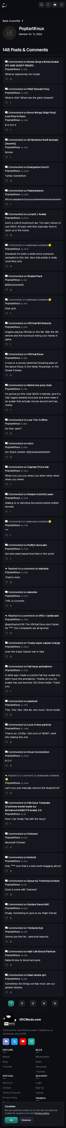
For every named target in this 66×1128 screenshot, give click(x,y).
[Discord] (55, 5)
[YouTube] (23, 1041)
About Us (7, 1082)
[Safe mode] (48, 5)
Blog (5, 1061)
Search (6, 1056)
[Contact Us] (31, 1041)
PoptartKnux (12, 69)
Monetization (42, 1056)
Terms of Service (11, 1092)
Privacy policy (42, 1113)
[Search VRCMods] (42, 5)
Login (39, 1082)
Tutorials (7, 1066)
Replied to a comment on (28, 568)
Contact (7, 1087)
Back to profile (11, 20)
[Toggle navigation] (62, 5)
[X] (14, 1041)
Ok (11, 1120)
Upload (39, 1092)
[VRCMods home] (4, 5)
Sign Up (40, 1087)
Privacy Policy (10, 1097)
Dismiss (26, 1120)
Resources (41, 1066)
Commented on (28, 89)
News (39, 1061)
